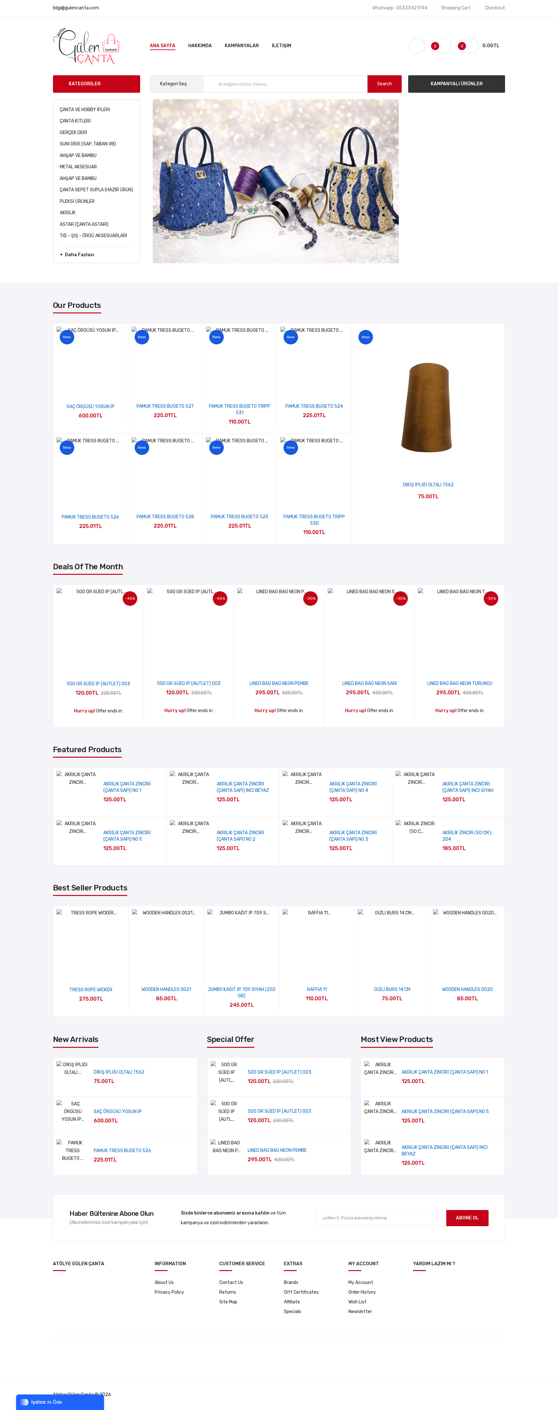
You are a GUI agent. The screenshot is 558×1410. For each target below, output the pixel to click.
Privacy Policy (169, 1292)
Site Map (228, 1302)
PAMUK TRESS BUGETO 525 (239, 517)
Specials (292, 1311)
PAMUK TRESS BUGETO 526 (90, 517)
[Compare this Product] (108, 387)
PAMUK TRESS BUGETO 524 (314, 406)
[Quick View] (73, 387)
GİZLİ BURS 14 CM (392, 989)
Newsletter (360, 1311)
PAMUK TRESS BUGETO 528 (165, 517)
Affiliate (292, 1302)
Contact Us (231, 1282)
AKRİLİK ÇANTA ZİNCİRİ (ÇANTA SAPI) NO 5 (445, 1111)
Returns (227, 1292)
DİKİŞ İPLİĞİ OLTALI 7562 (428, 485)
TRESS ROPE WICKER (90, 990)
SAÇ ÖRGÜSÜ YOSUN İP (91, 406)
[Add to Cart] (153, 795)
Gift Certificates (301, 1292)
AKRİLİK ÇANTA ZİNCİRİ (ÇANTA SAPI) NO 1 (445, 1072)
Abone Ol (467, 1218)
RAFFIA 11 (317, 989)
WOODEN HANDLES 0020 (467, 989)
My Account (360, 1282)
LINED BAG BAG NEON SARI (369, 683)
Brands (291, 1282)
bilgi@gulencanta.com (76, 8)
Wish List (357, 1302)
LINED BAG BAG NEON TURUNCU (459, 683)
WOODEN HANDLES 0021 (166, 989)
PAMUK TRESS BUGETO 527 (165, 406)
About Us (164, 1282)
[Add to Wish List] (91, 387)
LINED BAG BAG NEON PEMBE (279, 683)
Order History (362, 1292)
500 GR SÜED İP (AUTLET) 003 (98, 684)
